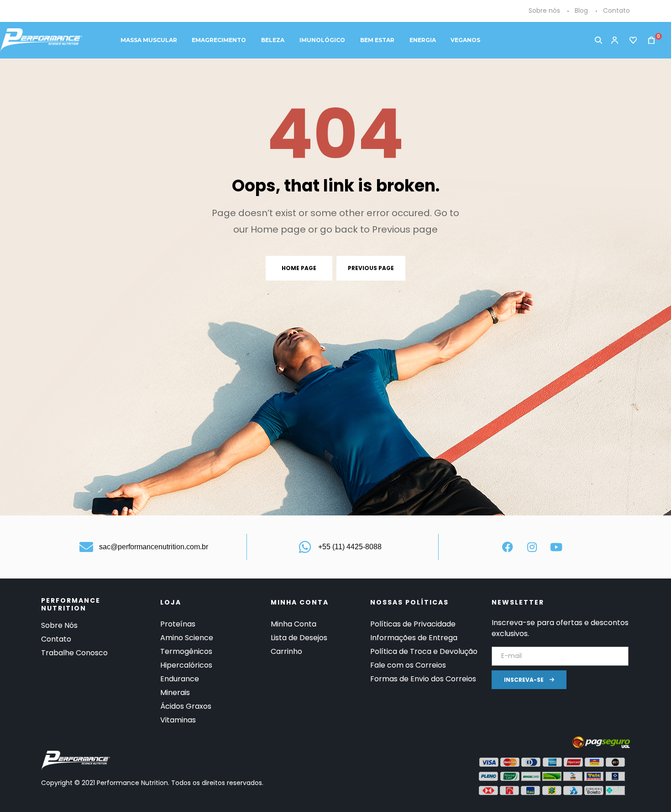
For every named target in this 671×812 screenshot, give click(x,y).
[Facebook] (508, 547)
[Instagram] (532, 547)
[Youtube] (556, 547)
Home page (299, 268)
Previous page (371, 268)
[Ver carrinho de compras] (648, 40)
